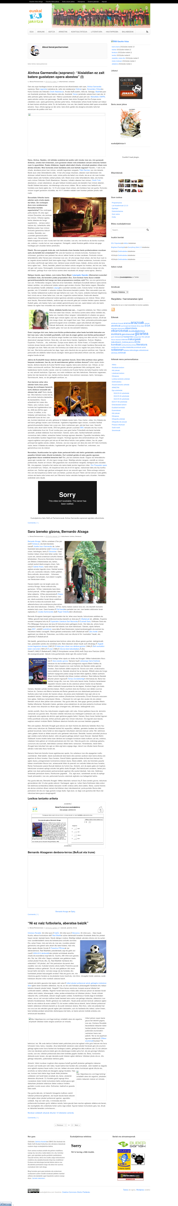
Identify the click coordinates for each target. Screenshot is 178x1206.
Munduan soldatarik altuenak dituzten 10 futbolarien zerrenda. (51, 1113)
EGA (31, 32)
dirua (138, 326)
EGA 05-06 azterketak (121, 396)
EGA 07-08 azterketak (119, 402)
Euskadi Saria (85, 621)
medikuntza (115, 347)
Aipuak (104, 1)
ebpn (142, 326)
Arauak (120, 323)
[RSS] (113, 309)
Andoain (54, 549)
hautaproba (128, 337)
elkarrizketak (63, 82)
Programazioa (117, 203)
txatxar (114, 50)
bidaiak (133, 326)
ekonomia (121, 328)
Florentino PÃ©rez (58, 948)
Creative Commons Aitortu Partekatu (76, 1192)
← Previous (59, 1125)
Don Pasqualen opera (99, 465)
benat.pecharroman (36, 82)
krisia (134, 345)
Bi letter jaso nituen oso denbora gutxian (70, 646)
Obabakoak (85, 619)
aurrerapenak (126, 326)
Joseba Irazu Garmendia (42, 546)
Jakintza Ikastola (41, 1142)
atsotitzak (116, 326)
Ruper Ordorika (63, 611)
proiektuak (137, 347)
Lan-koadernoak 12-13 (120, 206)
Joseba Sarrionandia (45, 611)
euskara (116, 333)
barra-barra (116, 47)
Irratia (114, 217)
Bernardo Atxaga (34, 541)
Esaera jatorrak (93, 1)
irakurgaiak (134, 339)
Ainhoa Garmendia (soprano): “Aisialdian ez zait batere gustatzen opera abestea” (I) (66, 74)
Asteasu (35, 543)
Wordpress (140, 1189)
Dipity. (73, 912)
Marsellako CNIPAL (98, 96)
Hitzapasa (81, 1)
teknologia (134, 350)
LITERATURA (96, 32)
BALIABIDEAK (128, 32)
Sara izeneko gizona (60, 661)
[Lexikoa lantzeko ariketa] (67, 847)
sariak (144, 347)
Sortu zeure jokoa (68, 1)
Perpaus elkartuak (118, 425)
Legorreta (43, 89)
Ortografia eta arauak (119, 422)
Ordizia (78, 89)
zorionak (122, 352)
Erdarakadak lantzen (119, 405)
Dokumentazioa (117, 211)
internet (124, 340)
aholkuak (114, 323)
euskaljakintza (137, 331)
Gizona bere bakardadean (69, 649)
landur (114, 55)
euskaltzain (47, 629)
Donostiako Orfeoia (94, 89)
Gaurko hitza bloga (36, 1)
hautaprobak (137, 337)
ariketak (147, 323)
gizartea (69, 928)
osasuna (129, 347)
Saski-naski (116, 428)
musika (123, 347)
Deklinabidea (122, 251)
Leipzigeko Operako (80, 275)
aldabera (115, 64)
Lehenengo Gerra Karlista (89, 661)
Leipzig (56, 287)
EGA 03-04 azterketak (121, 393)
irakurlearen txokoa (67, 536)
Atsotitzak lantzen (118, 367)
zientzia (114, 353)
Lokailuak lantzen (118, 373)
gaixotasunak (128, 334)
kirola (75, 928)
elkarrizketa (131, 328)
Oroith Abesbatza (56, 91)
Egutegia (115, 208)
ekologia (114, 328)
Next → (77, 1125)
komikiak (116, 344)
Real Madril (56, 935)
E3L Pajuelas (116, 243)
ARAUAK (41, 32)
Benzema (75, 933)
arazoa (127, 323)
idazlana (118, 339)
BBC (82, 427)
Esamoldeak (116, 410)
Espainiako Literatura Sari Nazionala (64, 621)
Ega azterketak (117, 390)
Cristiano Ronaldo (34, 933)
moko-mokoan (117, 61)
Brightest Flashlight (118, 247)
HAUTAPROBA (112, 32)
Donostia (52, 551)
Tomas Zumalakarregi (76, 678)
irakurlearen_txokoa (119, 342)
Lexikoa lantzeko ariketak (121, 379)
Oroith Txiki (96, 180)
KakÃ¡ (56, 933)
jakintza (131, 342)
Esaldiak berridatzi (118, 407)
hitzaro (113, 339)
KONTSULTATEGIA (79, 32)
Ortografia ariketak (118, 419)
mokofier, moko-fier (118, 58)
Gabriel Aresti (38, 566)
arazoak (63, 928)
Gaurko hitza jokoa (52, 1)
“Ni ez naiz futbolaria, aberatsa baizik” (58, 923)
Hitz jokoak (116, 370)
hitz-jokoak (146, 337)
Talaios (125, 1189)
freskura (115, 52)
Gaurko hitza (123, 41)
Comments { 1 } (33, 523)
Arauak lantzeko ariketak (120, 385)
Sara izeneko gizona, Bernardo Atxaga (58, 531)
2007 (34, 629)
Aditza (126, 243)
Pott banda (60, 609)
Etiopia (60, 594)
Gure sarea (116, 214)
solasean (72, 82)
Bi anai (50, 649)
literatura (78, 536)
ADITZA (51, 32)
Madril (98, 91)
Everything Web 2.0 (135, 247)
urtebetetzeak (143, 350)
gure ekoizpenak (117, 337)
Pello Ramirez (84, 170)
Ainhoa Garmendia (94, 86)
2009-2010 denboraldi (41, 953)
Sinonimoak (116, 430)
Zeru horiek (93, 631)
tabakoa (127, 350)
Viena (75, 94)
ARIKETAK (63, 32)
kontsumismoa (126, 345)
